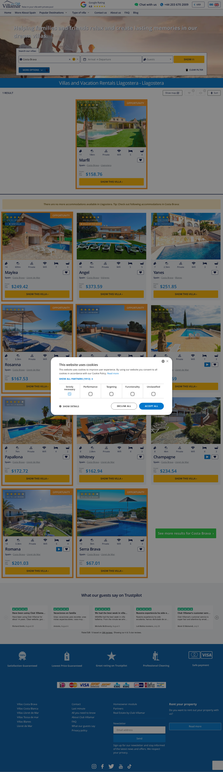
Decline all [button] (124, 406)
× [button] (167, 361)
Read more (113, 373)
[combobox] (163, 361)
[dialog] (111, 386)
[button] (111, 378)
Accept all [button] (151, 406)
